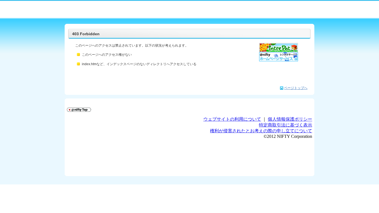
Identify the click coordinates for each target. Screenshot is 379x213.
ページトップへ (295, 88)
